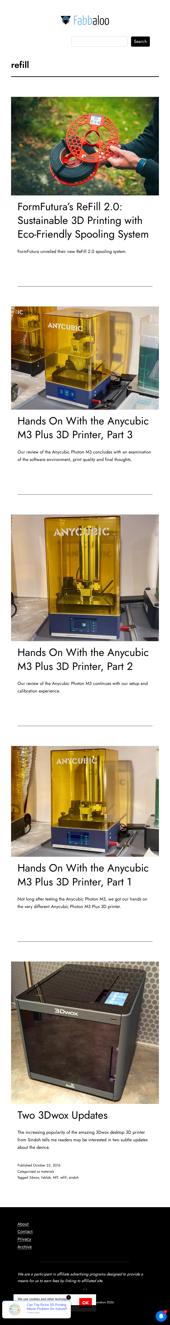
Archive (24, 1247)
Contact (25, 1231)
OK (85, 1303)
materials (47, 1171)
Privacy (24, 1239)
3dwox (34, 1177)
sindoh (74, 1177)
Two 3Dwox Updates (62, 1115)
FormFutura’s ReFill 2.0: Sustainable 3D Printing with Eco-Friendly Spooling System (83, 220)
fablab (46, 1177)
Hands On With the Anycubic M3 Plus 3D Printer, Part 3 (83, 427)
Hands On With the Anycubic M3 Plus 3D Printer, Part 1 (83, 874)
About (23, 1224)
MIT (55, 1177)
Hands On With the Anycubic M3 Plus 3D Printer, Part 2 (83, 659)
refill (63, 1177)
